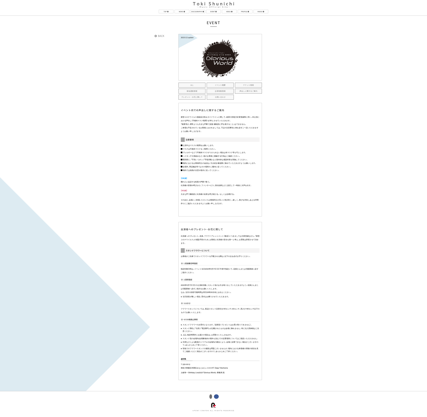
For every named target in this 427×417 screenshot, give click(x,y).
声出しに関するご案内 (248, 91)
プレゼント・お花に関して (192, 97)
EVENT (212, 11)
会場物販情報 (220, 91)
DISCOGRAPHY (197, 11)
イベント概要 (220, 85)
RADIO (260, 11)
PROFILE (244, 11)
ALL (191, 85)
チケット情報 (248, 85)
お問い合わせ (220, 97)
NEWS (181, 11)
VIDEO (228, 11)
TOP (165, 11)
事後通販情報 (192, 91)
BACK (160, 36)
